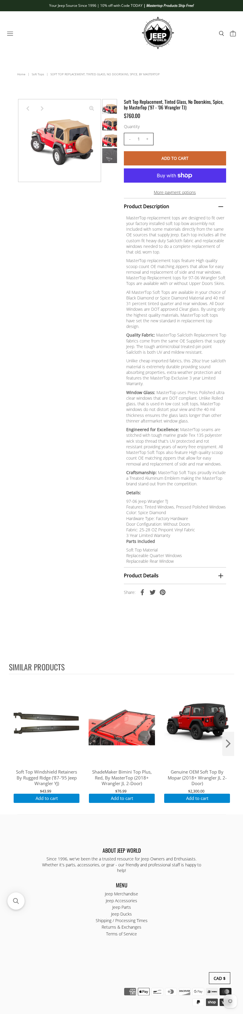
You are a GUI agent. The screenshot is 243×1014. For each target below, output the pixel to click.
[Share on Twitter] (152, 592)
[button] (16, 901)
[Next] (42, 108)
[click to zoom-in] (91, 108)
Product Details (141, 575)
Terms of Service (121, 934)
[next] (228, 744)
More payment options (175, 192)
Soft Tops (38, 74)
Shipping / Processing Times (122, 920)
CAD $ (220, 978)
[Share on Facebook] (142, 592)
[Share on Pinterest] (162, 592)
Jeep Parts (121, 907)
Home (21, 74)
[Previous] (27, 108)
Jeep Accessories (121, 900)
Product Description (146, 206)
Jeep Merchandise (121, 894)
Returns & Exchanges (121, 927)
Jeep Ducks (121, 914)
